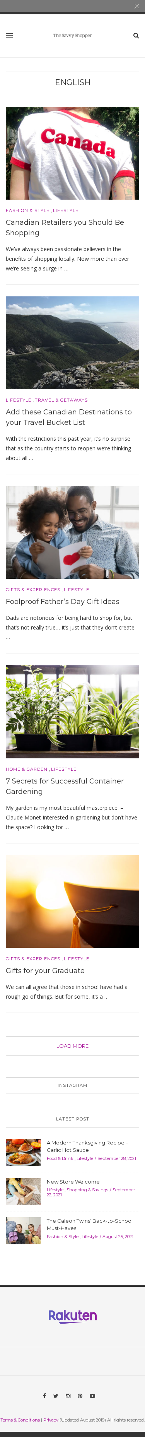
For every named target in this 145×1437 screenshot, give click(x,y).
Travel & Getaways (61, 400)
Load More (72, 1046)
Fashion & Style (27, 211)
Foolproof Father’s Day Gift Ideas (62, 601)
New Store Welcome (73, 1182)
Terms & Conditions (20, 1420)
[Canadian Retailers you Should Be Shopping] (72, 152)
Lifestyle (65, 211)
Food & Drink (60, 1158)
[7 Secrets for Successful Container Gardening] (72, 711)
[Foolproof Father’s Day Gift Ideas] (72, 532)
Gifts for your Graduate (45, 971)
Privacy (50, 1420)
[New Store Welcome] (23, 1191)
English (72, 82)
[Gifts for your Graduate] (72, 901)
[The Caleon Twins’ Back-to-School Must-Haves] (23, 1230)
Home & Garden (27, 769)
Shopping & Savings (87, 1189)
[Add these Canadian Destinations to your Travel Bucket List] (72, 342)
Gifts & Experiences (33, 590)
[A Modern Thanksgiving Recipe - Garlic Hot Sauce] (23, 1152)
